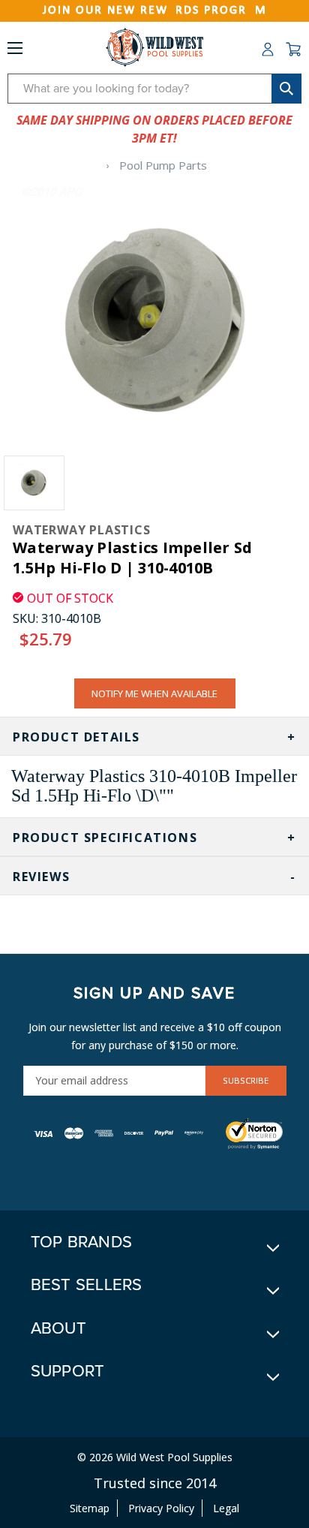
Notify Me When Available (155, 693)
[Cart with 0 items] (293, 49)
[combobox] (155, 89)
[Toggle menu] (15, 51)
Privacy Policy (161, 1508)
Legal (226, 1508)
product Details (76, 737)
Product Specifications (105, 837)
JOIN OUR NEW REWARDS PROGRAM (155, 11)
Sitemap (90, 1508)
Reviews (41, 876)
